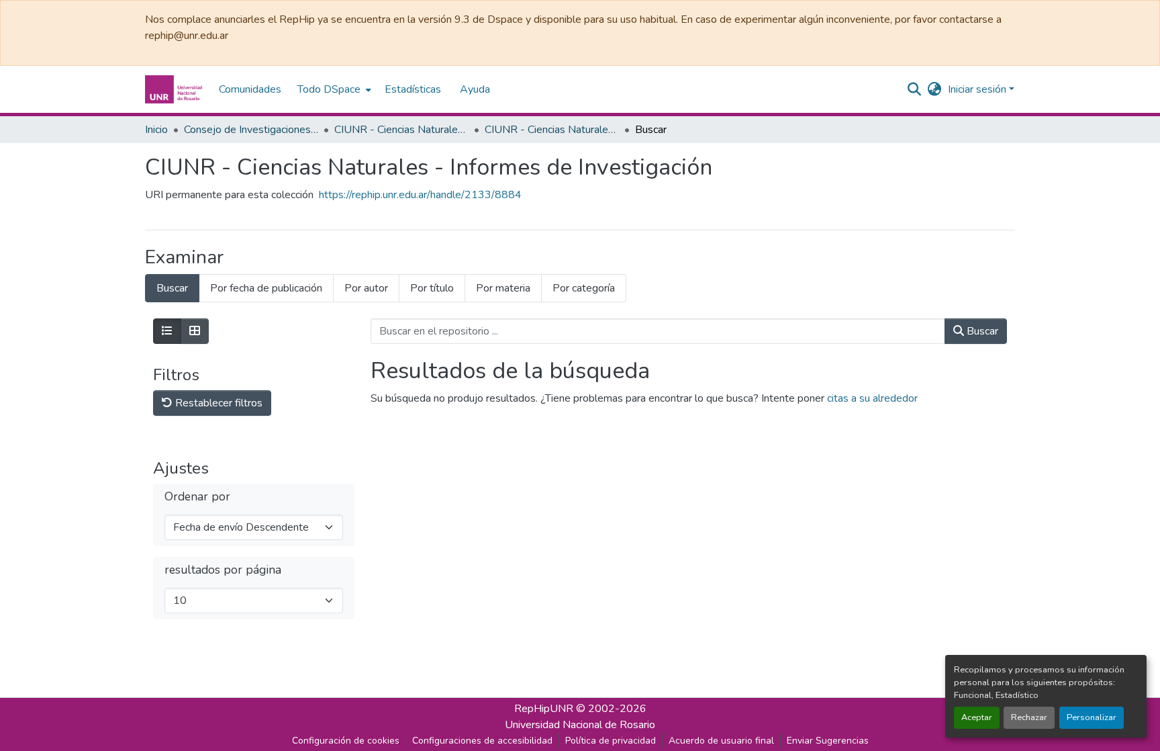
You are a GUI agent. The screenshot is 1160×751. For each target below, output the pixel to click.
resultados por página (222, 570)
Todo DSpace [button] (328, 89)
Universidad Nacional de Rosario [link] (580, 724)
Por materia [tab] (503, 288)
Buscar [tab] (172, 288)
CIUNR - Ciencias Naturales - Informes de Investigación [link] (552, 129)
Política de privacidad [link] (610, 740)
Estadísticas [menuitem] (413, 89)
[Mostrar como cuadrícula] (195, 331)
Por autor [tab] (366, 288)
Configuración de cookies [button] (345, 740)
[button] (175, 89)
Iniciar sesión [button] (978, 89)
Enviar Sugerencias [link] (828, 740)
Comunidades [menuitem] (250, 89)
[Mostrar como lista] (167, 331)
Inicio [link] (156, 129)
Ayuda (475, 89)
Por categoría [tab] (583, 288)
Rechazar (1029, 717)
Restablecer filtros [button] (217, 403)
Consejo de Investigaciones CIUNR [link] (251, 129)
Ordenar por (197, 497)
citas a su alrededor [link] (872, 398)
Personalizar (1091, 717)
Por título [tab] (432, 288)
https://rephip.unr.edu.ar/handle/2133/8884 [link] (420, 194)
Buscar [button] (981, 331)
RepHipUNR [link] (543, 708)
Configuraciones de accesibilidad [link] (482, 740)
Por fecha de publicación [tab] (266, 288)
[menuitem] (333, 89)
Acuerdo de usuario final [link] (721, 740)
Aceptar (976, 717)
